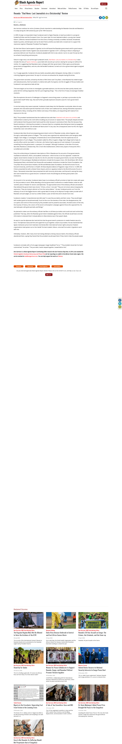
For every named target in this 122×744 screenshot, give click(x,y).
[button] (18, 22)
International (52, 8)
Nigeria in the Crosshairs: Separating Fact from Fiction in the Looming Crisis (28, 706)
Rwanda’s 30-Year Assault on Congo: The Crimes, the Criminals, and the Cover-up (92, 633)
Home (16, 8)
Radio (80, 8)
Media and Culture (62, 8)
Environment (44, 8)
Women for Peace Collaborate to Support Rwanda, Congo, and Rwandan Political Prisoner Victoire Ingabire (60, 670)
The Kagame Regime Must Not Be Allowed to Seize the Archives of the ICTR (28, 633)
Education (37, 8)
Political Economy (72, 8)
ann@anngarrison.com (31, 256)
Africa (21, 8)
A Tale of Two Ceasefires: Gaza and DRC (59, 705)
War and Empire (94, 8)
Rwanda (18, 266)
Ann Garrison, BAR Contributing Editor (23, 17)
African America (28, 8)
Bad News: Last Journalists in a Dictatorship (62, 60)
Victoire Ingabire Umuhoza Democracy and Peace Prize (30, 254)
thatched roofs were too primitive (66, 117)
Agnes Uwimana (32, 62)
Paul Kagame (43, 266)
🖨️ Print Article (43, 17)
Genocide (30, 266)
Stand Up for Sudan (20, 667)
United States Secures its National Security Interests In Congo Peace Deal (91, 668)
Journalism (57, 266)
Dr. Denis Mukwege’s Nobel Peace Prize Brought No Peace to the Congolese (91, 706)
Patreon (60, 256)
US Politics (86, 8)
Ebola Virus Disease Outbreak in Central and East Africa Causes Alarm (60, 633)
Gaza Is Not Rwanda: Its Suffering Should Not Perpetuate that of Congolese (27, 741)
